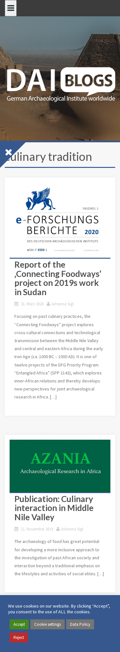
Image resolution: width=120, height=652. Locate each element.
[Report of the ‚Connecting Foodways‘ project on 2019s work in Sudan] (60, 219)
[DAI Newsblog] (60, 82)
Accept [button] (19, 624)
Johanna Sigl (62, 304)
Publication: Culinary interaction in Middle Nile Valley (53, 508)
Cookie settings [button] (47, 624)
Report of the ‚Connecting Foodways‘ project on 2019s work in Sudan (57, 278)
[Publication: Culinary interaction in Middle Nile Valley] (60, 466)
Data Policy (80, 624)
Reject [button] (18, 637)
